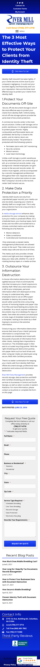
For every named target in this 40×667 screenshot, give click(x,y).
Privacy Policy (10, 665)
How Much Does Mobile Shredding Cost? (19, 561)
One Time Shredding (13, 506)
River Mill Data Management (13, 375)
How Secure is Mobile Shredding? (16, 589)
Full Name (9, 436)
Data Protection (11, 513)
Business (9, 466)
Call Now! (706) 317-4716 (20, 27)
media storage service (12, 213)
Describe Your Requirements (16, 520)
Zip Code (8, 491)
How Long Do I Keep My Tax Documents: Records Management (20, 570)
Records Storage (12, 510)
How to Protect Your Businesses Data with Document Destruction (18, 580)
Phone (6, 454)
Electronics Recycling (13, 516)
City (6, 473)
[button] (20, 71)
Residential (10, 469)
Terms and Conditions (26, 665)
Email (7, 445)
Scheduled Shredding (13, 503)
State (7, 482)
